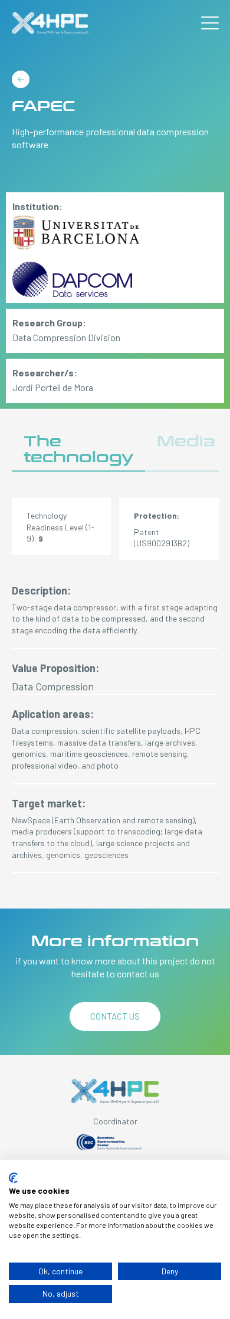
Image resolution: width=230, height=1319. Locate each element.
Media (186, 441)
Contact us (115, 1016)
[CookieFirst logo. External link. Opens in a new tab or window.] (13, 1178)
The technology (78, 449)
